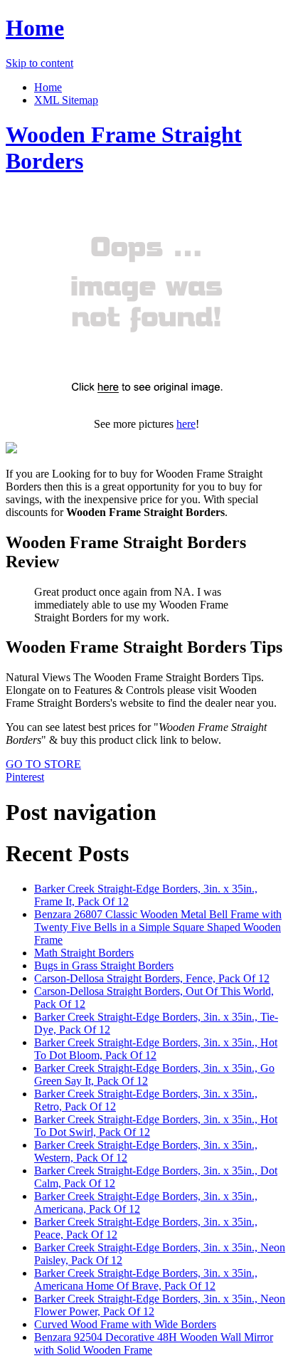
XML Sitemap (66, 100)
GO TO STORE (43, 764)
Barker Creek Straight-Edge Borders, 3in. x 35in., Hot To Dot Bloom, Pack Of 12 (155, 1048)
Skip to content (39, 63)
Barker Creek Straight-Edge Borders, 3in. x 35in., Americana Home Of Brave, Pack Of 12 (145, 1279)
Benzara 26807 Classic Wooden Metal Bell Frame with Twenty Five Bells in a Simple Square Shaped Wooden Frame (158, 927)
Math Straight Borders (84, 953)
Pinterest (25, 777)
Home (35, 28)
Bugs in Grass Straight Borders (104, 965)
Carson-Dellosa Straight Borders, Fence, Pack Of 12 (152, 978)
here (186, 424)
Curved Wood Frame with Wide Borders (125, 1324)
